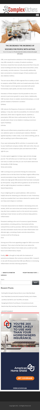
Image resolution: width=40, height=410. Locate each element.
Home (4, 52)
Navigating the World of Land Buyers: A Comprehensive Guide (17, 303)
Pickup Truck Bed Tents (31, 273)
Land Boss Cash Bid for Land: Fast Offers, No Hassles (14, 300)
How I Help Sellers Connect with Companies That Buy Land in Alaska (19, 296)
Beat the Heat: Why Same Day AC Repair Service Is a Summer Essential (19, 306)
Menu (20, 15)
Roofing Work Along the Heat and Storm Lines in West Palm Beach (18, 293)
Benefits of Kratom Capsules (8, 274)
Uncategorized (10, 52)
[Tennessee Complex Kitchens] (20, 9)
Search (2, 279)
